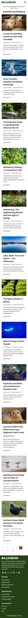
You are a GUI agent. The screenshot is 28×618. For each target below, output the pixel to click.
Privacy (20, 616)
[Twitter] (8, 572)
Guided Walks (6, 594)
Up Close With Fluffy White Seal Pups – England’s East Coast (13, 429)
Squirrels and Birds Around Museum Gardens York (12, 386)
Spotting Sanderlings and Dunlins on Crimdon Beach (13, 478)
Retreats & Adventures (8, 597)
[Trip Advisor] (16, 572)
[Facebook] (5, 572)
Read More (7, 54)
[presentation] (14, 22)
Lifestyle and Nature (12, 6)
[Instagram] (3, 572)
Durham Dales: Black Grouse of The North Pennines (13, 523)
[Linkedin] (13, 572)
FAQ (3, 611)
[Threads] (11, 572)
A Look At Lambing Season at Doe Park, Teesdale (13, 36)
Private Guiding (6, 599)
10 (13, 551)
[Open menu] (24, 2)
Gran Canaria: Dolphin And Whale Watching (12, 82)
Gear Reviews (5, 587)
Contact (4, 609)
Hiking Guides (6, 582)
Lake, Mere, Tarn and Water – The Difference (13, 258)
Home (4, 6)
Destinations (5, 580)
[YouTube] (19, 572)
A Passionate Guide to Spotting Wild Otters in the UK (12, 125)
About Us (4, 606)
